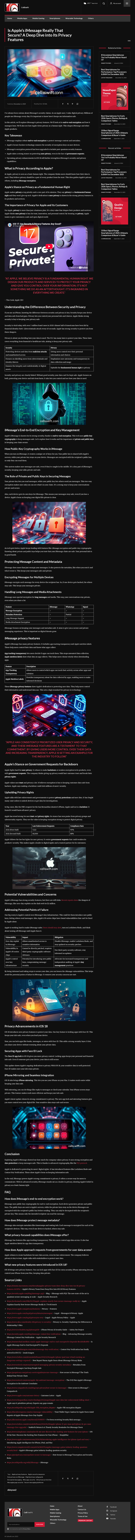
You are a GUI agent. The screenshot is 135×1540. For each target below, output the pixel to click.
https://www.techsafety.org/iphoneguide (23, 1330)
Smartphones (106, 63)
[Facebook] (63, 104)
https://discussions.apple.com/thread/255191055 (26, 1420)
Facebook (113, 1507)
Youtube (113, 1518)
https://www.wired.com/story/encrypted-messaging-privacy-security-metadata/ (39, 1365)
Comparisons (106, 138)
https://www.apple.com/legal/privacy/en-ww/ (25, 1318)
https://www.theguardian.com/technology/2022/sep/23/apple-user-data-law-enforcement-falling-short (48, 1400)
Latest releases (106, 77)
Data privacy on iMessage (15, 1477)
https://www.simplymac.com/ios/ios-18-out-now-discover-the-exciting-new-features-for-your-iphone (47, 1432)
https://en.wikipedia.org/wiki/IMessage (22, 1463)
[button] (103, 3)
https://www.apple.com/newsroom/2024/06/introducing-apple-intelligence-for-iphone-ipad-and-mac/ (48, 1439)
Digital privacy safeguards (34, 1477)
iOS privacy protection (43, 1480)
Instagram (113, 1511)
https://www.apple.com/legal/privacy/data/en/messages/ (30, 1313)
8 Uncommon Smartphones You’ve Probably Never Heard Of (114, 57)
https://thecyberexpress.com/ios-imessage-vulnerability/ (30, 1412)
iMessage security (29, 1480)
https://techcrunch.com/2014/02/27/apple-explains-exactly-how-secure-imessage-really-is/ (43, 1301)
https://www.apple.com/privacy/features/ (23, 1309)
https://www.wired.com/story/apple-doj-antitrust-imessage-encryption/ (35, 1380)
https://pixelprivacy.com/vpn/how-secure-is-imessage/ (29, 1455)
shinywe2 (11, 1490)
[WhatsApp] (77, 104)
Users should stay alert (52, 928)
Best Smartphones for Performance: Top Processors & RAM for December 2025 (114, 71)
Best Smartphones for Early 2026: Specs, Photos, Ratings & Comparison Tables (114, 118)
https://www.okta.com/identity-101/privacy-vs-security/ (29, 1322)
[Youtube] (107, 1519)
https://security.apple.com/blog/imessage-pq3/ (25, 1294)
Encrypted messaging (14, 1480)
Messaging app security (15, 1482)
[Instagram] (107, 1511)
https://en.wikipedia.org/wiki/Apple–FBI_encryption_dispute (31, 1408)
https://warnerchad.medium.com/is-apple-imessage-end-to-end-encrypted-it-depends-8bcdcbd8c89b (48, 1342)
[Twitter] (67, 104)
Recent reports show (69, 900)
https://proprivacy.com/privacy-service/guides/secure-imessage (32, 1372)
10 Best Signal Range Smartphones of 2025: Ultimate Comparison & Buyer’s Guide (114, 132)
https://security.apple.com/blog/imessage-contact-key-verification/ (34, 1334)
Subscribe (39, 1524)
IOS (129, 41)
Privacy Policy (26, 1529)
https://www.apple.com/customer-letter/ (23, 1396)
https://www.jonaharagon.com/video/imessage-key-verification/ (33, 1349)
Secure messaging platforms (33, 1482)
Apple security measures (36, 1474)
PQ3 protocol (82, 1163)
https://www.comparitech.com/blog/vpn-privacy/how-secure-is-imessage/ (36, 1388)
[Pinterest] (72, 104)
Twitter (112, 1515)
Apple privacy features (19, 1474)
